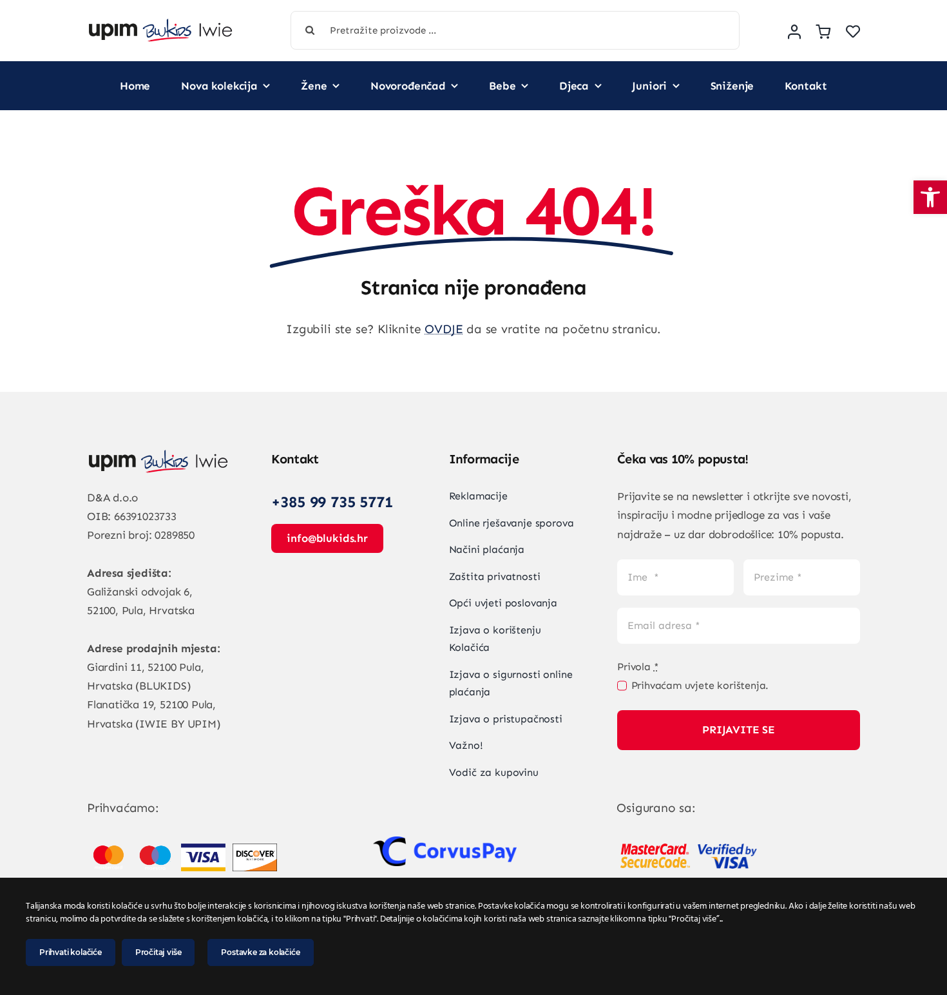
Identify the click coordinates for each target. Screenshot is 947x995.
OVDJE (444, 329)
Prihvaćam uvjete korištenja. (700, 685)
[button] (930, 197)
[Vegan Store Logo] (160, 24)
